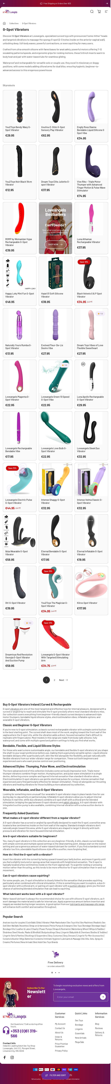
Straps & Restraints (61, 929)
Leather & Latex (23, 929)
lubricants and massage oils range (87, 904)
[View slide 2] (55, 972)
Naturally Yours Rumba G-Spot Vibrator (18, 347)
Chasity (35, 929)
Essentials (79, 1033)
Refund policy (36, 1079)
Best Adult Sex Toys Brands (45, 942)
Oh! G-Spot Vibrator (15, 602)
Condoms (38, 939)
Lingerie (79, 1029)
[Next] (107, 3)
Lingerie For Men (84, 935)
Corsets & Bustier (11, 939)
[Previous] (4, 3)
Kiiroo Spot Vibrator (87, 602)
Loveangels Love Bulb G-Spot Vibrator (53, 450)
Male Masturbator (58, 922)
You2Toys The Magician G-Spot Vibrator (54, 604)
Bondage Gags (98, 926)
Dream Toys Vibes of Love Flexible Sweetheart (90, 347)
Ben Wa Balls (13, 926)
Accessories (97, 935)
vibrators (15, 708)
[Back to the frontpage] (4, 23)
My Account (60, 1024)
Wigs (22, 939)
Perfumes (15, 942)
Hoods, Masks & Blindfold (29, 932)
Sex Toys (78, 926)
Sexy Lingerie (62, 932)
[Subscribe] (103, 997)
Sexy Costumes (55, 935)
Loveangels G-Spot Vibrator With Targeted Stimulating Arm (55, 657)
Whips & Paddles (96, 929)
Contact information (72, 1079)
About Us (59, 1032)
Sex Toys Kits (73, 922)
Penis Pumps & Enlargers (61, 926)
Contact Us (60, 1028)
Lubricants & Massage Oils (72, 939)
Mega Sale (79, 1042)
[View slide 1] (52, 972)
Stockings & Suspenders (36, 935)
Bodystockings (48, 932)
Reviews (99, 1028)
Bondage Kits (9, 929)
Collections (13, 23)
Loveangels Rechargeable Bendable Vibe (18, 450)
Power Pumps (46, 929)
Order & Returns (58, 1038)
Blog (97, 1024)
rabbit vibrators (71, 802)
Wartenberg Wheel (80, 929)
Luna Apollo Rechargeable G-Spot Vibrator (90, 398)
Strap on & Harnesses (39, 926)
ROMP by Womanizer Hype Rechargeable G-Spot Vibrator (18, 242)
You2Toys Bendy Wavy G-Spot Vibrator (18, 128)
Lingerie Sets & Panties (13, 935)
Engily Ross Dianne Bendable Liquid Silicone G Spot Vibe (90, 130)
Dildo (39, 922)
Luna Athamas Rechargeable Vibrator (88, 241)
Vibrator (46, 922)
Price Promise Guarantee (61, 1045)
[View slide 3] (59, 972)
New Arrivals (26, 942)
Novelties (24, 926)
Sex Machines (86, 922)
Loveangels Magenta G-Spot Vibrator (17, 398)
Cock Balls (30, 922)
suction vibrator (78, 885)
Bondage (87, 926)
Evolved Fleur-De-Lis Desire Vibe (52, 347)
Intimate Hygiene (52, 939)
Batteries (29, 939)
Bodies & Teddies (99, 932)
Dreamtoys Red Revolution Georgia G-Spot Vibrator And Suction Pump (19, 657)
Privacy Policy (61, 1051)
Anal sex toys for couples (14, 922)
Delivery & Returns (99, 1033)
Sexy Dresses (69, 935)
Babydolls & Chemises (80, 932)
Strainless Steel (10, 932)
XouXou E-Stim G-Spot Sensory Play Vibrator (53, 128)
